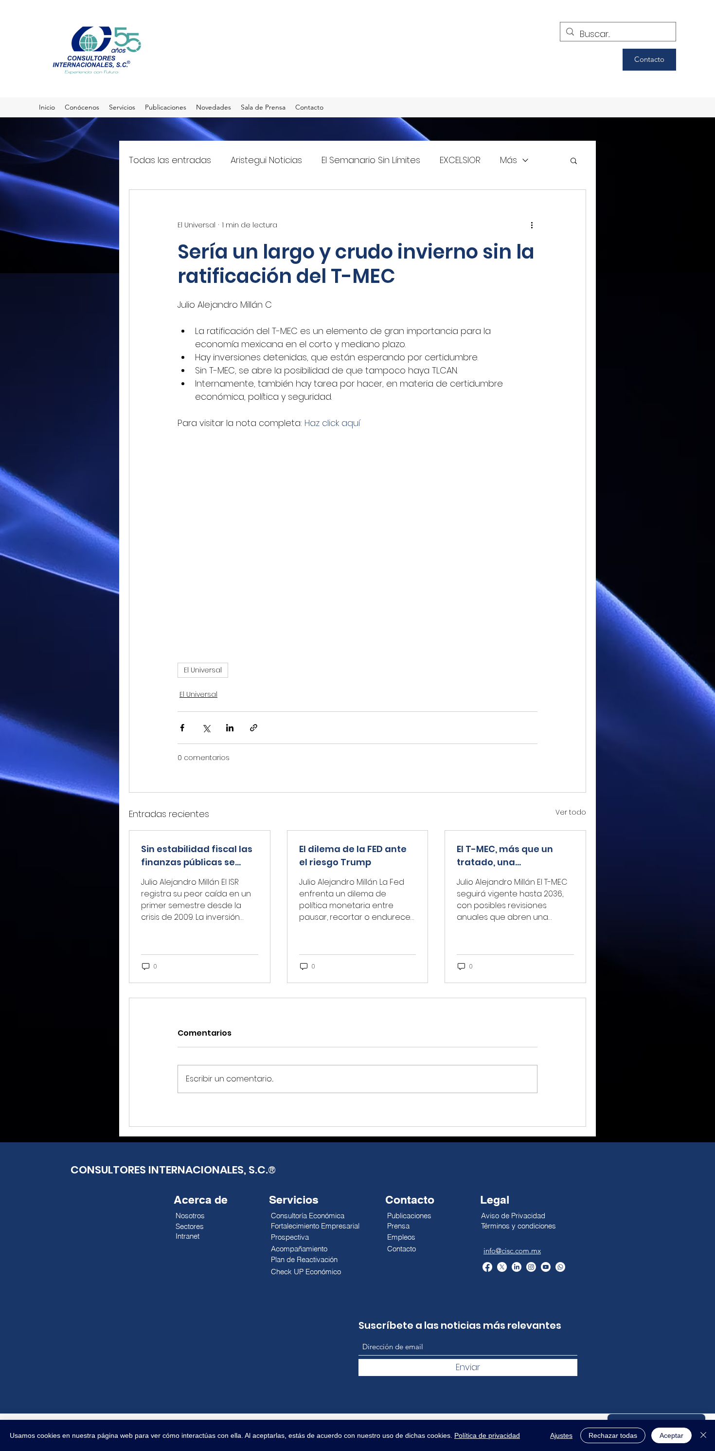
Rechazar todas (613, 1435)
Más (508, 160)
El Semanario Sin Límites (371, 160)
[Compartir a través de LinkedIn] (229, 727)
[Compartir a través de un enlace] (253, 727)
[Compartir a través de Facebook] (182, 727)
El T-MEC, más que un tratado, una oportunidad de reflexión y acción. (514, 856)
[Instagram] (531, 1267)
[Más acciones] (531, 225)
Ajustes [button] (561, 1435)
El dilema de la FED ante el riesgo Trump (353, 855)
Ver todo (570, 812)
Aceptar (671, 1435)
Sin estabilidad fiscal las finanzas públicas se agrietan (196, 856)
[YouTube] (546, 1267)
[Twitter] (502, 1267)
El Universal (203, 670)
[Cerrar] (703, 1435)
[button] (573, 160)
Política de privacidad (487, 1435)
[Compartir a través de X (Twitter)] (206, 727)
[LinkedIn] (516, 1267)
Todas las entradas (170, 160)
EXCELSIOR (460, 160)
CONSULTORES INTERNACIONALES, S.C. (169, 1169)
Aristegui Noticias (266, 160)
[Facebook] (487, 1267)
